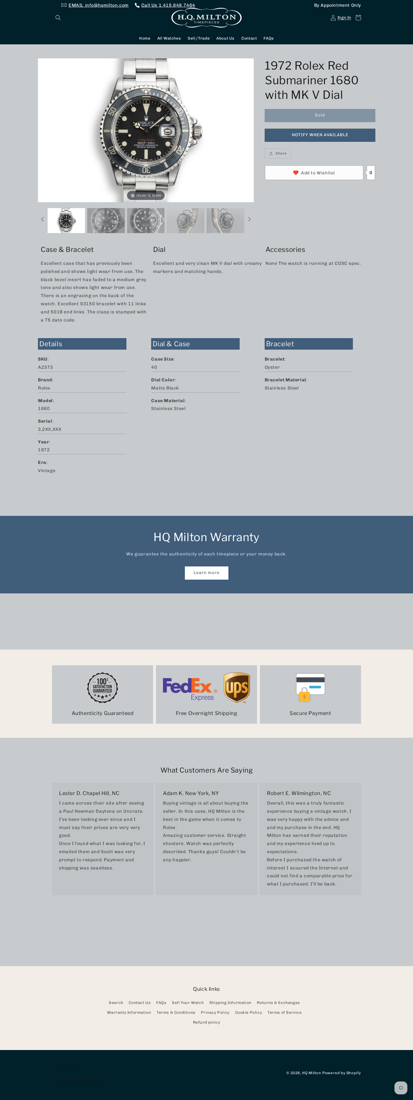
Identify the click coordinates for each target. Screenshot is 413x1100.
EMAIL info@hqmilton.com (99, 5)
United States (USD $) (75, 1079)
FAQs (161, 1002)
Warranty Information (129, 1012)
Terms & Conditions (176, 1012)
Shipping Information (230, 1002)
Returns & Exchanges (278, 1002)
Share (281, 153)
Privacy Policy (215, 1012)
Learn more (207, 572)
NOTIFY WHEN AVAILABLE (320, 134)
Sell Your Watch (188, 1002)
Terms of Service (284, 1012)
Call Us (168, 5)
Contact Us (140, 1002)
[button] (58, 18)
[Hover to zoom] (146, 130)
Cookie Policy (248, 1012)
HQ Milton (311, 1073)
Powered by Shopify (341, 1073)
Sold (320, 115)
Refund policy (206, 1022)
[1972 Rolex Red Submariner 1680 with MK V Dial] (66, 220)
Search (116, 1002)
